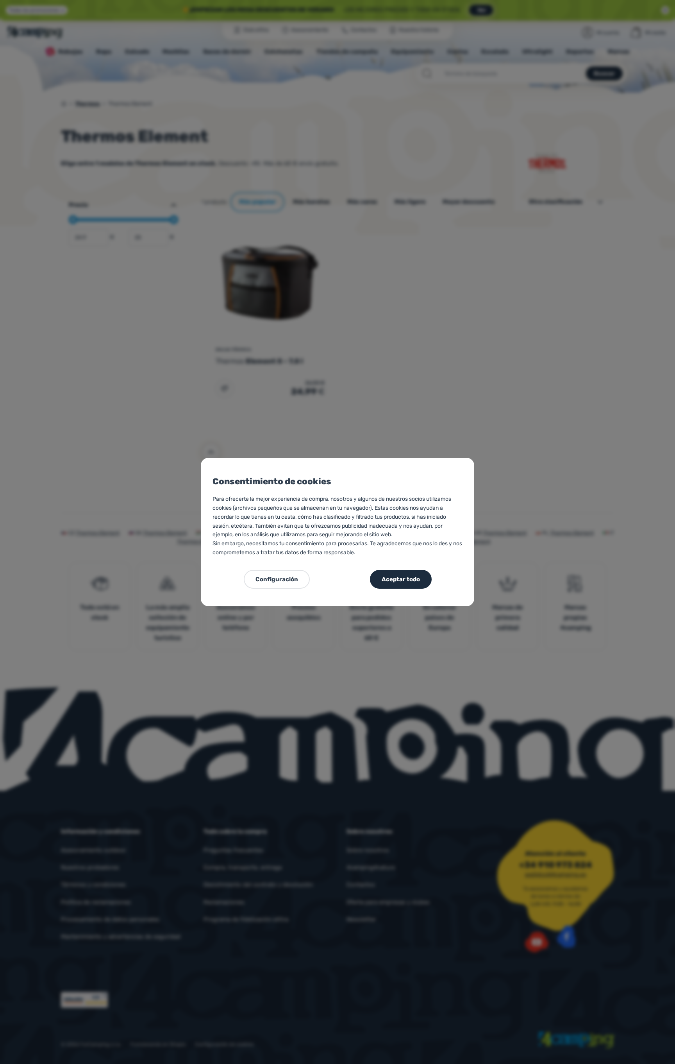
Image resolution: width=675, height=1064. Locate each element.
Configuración (276, 579)
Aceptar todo (401, 579)
